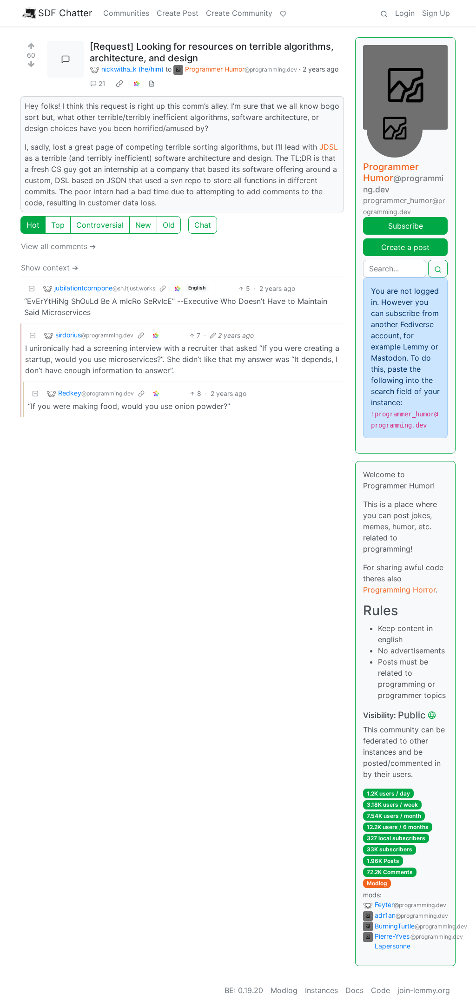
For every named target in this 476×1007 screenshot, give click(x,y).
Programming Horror (399, 589)
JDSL (328, 146)
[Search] (384, 13)
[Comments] (65, 59)
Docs (354, 990)
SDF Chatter (65, 13)
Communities (126, 13)
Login (405, 13)
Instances (321, 990)
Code (380, 990)
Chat (202, 225)
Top (58, 225)
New (143, 225)
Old (169, 225)
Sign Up (436, 13)
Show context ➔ (49, 267)
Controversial (100, 225)
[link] (119, 83)
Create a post (405, 247)
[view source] (151, 83)
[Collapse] (31, 288)
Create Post (177, 13)
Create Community (239, 13)
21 (102, 83)
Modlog (377, 883)
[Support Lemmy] (283, 13)
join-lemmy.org (423, 990)
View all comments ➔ (58, 246)
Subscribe (405, 225)
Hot (33, 225)
